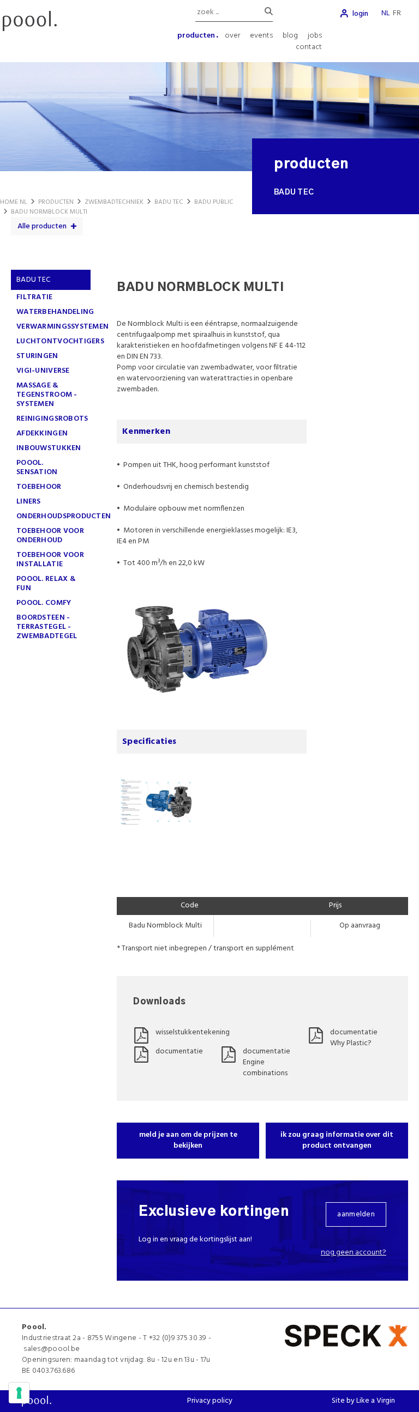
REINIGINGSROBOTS (52, 419)
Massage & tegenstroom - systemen (46, 394)
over (232, 35)
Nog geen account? (353, 1252)
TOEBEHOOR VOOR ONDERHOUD (50, 536)
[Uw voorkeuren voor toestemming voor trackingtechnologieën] (19, 1393)
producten (196, 35)
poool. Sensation (37, 467)
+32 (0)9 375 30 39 (178, 1338)
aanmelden (356, 1214)
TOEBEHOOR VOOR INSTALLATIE (50, 560)
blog (290, 35)
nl (385, 13)
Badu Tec (33, 280)
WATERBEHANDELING (55, 312)
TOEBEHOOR (39, 487)
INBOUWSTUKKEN (48, 448)
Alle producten (42, 226)
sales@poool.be (51, 1349)
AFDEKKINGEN (42, 433)
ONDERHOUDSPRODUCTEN (63, 516)
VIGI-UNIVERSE (43, 371)
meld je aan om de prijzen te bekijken (188, 1140)
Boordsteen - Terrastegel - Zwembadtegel (46, 627)
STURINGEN (37, 356)
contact (309, 47)
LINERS (28, 501)
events (261, 35)
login (360, 14)
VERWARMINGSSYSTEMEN (62, 326)
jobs (315, 35)
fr (397, 13)
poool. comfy (43, 603)
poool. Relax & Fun (46, 584)
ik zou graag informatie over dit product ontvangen (336, 1140)
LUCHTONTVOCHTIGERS (60, 341)
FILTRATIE (34, 297)
